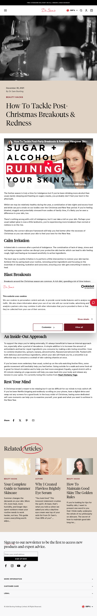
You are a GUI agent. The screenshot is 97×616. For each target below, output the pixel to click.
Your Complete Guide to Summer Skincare (17, 488)
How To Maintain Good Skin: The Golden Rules (80, 490)
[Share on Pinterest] (26, 420)
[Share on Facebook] (13, 420)
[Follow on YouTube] (18, 565)
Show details (83, 319)
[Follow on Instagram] (12, 565)
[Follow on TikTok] (25, 565)
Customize (46, 327)
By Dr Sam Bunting (14, 91)
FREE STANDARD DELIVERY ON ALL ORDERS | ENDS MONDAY (48, 2)
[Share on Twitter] (20, 420)
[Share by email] (33, 420)
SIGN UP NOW (21, 559)
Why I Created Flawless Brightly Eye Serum (48, 488)
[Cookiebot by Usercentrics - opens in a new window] (83, 287)
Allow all (79, 327)
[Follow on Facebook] (5, 565)
